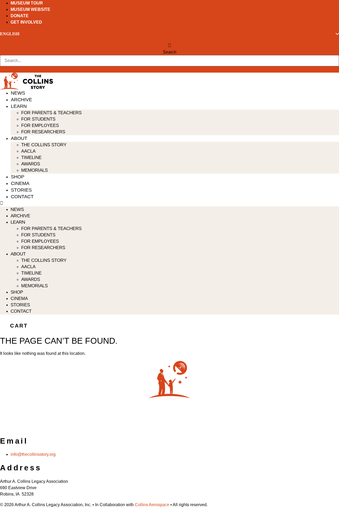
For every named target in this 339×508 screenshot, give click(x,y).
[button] (169, 45)
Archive (21, 99)
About (19, 138)
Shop (17, 176)
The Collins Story (43, 144)
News (18, 93)
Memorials (34, 170)
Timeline (31, 157)
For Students (38, 119)
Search (169, 52)
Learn (19, 106)
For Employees (40, 125)
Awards (30, 163)
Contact (22, 196)
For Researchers (43, 131)
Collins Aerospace (152, 504)
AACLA (28, 151)
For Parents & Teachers (51, 112)
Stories (21, 190)
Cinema (20, 183)
